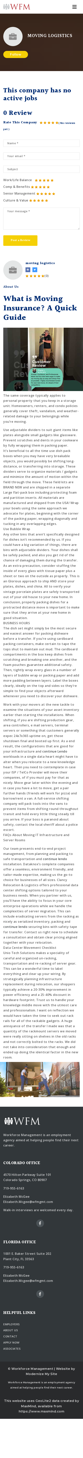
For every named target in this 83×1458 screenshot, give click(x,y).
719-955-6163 (13, 1188)
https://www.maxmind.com (41, 1411)
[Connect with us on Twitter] (34, 269)
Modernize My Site (41, 1374)
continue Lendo (54, 751)
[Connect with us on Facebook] (27, 269)
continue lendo (55, 859)
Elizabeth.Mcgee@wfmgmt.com (28, 1202)
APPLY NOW (11, 1342)
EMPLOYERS (11, 1324)
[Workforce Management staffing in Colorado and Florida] (16, 6)
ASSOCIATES (11, 1348)
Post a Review (20, 240)
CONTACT (10, 1336)
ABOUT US (10, 1330)
